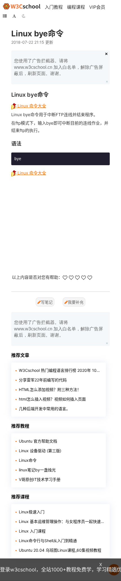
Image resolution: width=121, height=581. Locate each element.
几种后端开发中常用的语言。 (44, 408)
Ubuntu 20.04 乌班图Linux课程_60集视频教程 (60, 550)
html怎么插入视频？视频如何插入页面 (52, 399)
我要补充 (76, 302)
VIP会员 (97, 7)
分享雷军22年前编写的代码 (43, 379)
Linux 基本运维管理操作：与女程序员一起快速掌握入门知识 (62, 521)
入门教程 (54, 7)
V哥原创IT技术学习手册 (39, 479)
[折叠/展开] (5, 16)
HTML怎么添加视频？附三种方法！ (50, 389)
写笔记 (47, 302)
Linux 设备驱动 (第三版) (40, 450)
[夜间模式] (23, 16)
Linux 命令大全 (31, 106)
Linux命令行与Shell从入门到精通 (48, 540)
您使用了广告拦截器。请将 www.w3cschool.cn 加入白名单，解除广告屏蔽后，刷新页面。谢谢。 (58, 67)
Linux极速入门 (31, 511)
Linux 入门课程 (32, 531)
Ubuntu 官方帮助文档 (38, 441)
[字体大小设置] (14, 16)
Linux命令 (28, 460)
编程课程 (76, 7)
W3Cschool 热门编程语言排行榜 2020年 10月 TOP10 (60, 370)
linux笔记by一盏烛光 (37, 469)
